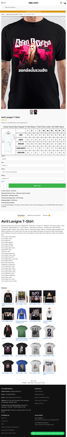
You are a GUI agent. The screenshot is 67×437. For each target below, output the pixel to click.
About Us (4, 418)
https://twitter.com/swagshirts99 (44, 424)
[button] (64, 3)
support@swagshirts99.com (13, 397)
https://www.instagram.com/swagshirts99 (47, 420)
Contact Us (4, 421)
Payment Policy (39, 403)
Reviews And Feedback (8, 430)
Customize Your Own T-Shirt (33, 11)
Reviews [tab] (46, 215)
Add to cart (37, 185)
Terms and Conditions (41, 400)
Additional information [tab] (34, 215)
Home (2, 14)
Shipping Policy (39, 394)
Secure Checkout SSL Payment (10, 427)
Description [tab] (21, 215)
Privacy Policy (39, 391)
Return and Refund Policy (42, 397)
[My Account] (61, 3)
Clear (2, 181)
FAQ (2, 424)
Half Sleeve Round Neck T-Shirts (14, 14)
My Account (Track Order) (8, 433)
